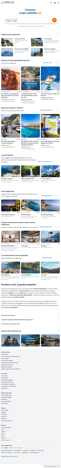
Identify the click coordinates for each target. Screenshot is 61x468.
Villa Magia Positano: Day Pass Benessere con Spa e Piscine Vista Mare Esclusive (30, 143)
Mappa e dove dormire (6, 367)
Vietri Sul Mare (5, 275)
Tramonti (43, 275)
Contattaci (3, 418)
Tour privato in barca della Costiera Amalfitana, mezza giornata (29, 95)
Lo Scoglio (24, 246)
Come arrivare (4, 354)
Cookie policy (24, 452)
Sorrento (3, 431)
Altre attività (4, 388)
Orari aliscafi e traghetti (22, 49)
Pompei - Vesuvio (5, 440)
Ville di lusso (4, 399)
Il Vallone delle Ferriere (27, 179)
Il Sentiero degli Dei (6, 179)
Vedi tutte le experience (45, 161)
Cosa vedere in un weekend (8, 384)
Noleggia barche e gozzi (7, 364)
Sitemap (33, 450)
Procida (3, 438)
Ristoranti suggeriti (6, 401)
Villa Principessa (26, 214)
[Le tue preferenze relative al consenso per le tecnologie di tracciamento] (58, 465)
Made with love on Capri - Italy (8, 456)
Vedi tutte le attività (46, 110)
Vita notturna (4, 403)
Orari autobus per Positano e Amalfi (10, 362)
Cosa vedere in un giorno (7, 382)
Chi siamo (3, 416)
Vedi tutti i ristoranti (46, 227)
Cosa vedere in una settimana (8, 386)
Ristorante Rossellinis (7, 246)
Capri (2, 429)
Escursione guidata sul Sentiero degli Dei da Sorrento (50, 142)
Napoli (2, 434)
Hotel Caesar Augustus (8, 214)
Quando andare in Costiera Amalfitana (10, 369)
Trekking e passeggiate (7, 380)
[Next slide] (58, 34)
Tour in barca (4, 375)
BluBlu (6, 447)
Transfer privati (5, 358)
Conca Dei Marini (26, 275)
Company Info (26, 450)
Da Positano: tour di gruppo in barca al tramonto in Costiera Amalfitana (10, 95)
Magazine (3, 412)
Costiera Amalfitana (6, 427)
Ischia (2, 436)
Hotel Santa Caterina (47, 214)
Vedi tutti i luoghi (47, 258)
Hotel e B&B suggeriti (6, 397)
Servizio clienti (4, 410)
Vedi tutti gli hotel (47, 195)
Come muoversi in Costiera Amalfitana (10, 356)
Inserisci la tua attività (6, 420)
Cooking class (4, 378)
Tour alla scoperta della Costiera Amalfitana (8, 142)
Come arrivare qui (20, 39)
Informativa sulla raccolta (52, 466)
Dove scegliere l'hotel (6, 395)
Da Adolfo (44, 246)
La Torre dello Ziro (46, 179)
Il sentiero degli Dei (49, 49)
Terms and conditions (6, 452)
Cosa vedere (48, 39)
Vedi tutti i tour (47, 62)
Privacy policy (16, 452)
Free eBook (4, 414)
